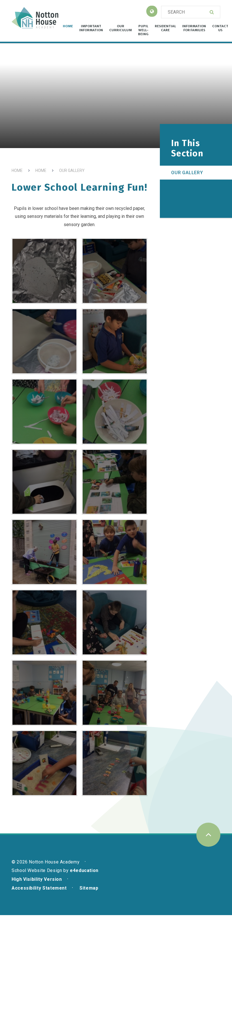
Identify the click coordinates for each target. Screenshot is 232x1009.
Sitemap (89, 888)
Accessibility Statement (39, 888)
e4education (84, 870)
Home (17, 170)
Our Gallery (72, 170)
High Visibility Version (37, 879)
